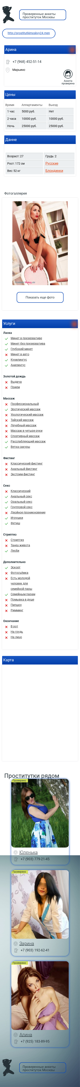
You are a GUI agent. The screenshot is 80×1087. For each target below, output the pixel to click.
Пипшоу (16, 605)
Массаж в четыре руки (26, 430)
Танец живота (20, 545)
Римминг (17, 610)
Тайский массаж (22, 420)
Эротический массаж (26, 409)
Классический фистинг (27, 463)
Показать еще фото (40, 297)
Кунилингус (19, 359)
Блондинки (54, 171)
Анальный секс (21, 496)
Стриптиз (17, 540)
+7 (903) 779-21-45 (35, 859)
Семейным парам (23, 594)
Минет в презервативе (26, 338)
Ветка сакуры (20, 446)
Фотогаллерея (15, 193)
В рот (14, 626)
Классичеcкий (21, 491)
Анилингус (18, 365)
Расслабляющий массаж (28, 441)
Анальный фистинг (24, 469)
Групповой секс (21, 507)
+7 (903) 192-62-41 (35, 950)
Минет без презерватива (28, 343)
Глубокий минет (22, 349)
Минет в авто (20, 354)
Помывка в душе (22, 599)
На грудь (17, 631)
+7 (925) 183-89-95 (35, 1041)
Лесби (15, 550)
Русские (51, 163)
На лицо (16, 637)
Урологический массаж (27, 414)
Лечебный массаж (23, 425)
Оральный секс (21, 501)
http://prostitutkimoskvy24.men (29, 33)
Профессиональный (25, 404)
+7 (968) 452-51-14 (27, 62)
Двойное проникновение (28, 512)
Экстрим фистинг (23, 474)
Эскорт (15, 567)
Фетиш (15, 523)
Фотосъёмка (19, 572)
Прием (15, 387)
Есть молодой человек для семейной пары (21, 583)
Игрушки (17, 517)
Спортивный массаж (25, 436)
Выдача (16, 381)
